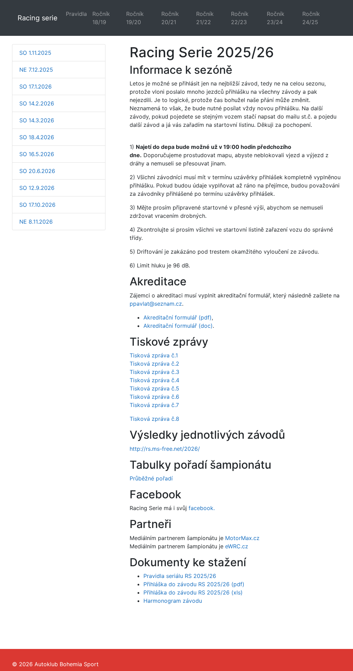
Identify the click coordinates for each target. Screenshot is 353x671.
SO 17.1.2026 (35, 86)
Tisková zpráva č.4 (154, 380)
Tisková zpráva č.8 (154, 418)
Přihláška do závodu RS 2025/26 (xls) (193, 592)
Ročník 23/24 (275, 18)
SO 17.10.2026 (37, 204)
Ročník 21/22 (205, 18)
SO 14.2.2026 (36, 103)
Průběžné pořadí (151, 478)
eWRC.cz (236, 546)
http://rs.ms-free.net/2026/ (165, 448)
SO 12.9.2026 (36, 187)
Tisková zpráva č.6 (154, 396)
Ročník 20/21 (170, 18)
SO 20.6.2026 (37, 170)
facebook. (202, 508)
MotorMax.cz (242, 538)
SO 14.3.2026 (36, 120)
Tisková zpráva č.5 (154, 388)
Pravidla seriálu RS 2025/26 (179, 575)
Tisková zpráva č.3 (154, 371)
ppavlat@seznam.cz (156, 303)
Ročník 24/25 (311, 18)
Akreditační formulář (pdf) (177, 317)
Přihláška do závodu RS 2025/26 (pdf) (193, 584)
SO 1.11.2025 (35, 52)
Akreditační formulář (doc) (178, 325)
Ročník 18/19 (101, 18)
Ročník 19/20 (135, 18)
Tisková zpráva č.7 (154, 404)
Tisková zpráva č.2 (154, 363)
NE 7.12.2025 (36, 69)
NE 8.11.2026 (36, 221)
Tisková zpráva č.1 (154, 355)
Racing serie (38, 18)
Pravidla (76, 13)
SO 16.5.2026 (36, 154)
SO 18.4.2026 (36, 137)
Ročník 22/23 (240, 18)
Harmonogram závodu (172, 600)
